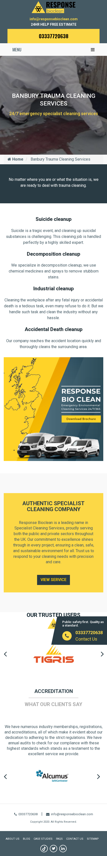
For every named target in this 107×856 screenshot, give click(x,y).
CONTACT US (74, 838)
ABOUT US (12, 838)
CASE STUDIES (43, 838)
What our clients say (53, 704)
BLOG (26, 838)
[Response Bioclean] (53, 6)
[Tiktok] (44, 848)
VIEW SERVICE (53, 579)
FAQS (59, 838)
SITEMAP (93, 838)
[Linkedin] (63, 848)
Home (17, 159)
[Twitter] (53, 848)
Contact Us (86, 639)
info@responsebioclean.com (54, 19)
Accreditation (53, 691)
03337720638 (53, 36)
